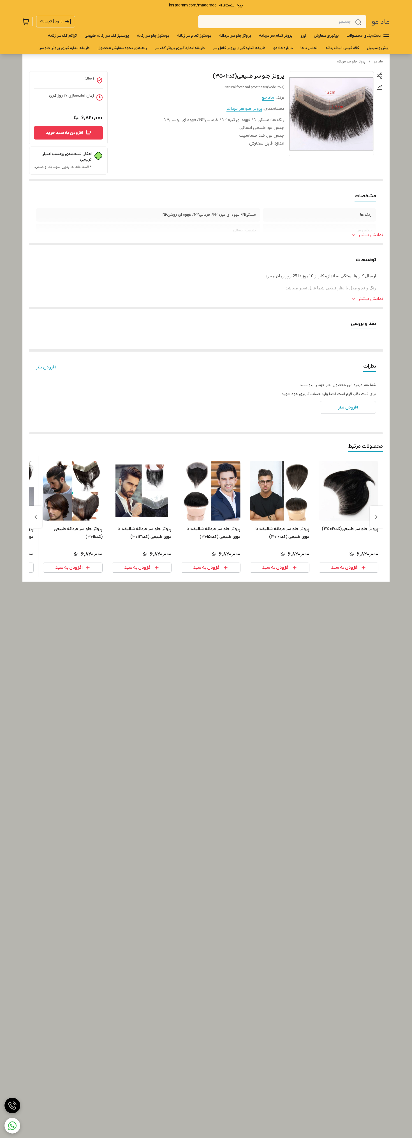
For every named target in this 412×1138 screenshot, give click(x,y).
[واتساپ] (12, 1126)
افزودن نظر (46, 367)
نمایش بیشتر (370, 235)
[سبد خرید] (25, 21)
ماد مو (381, 22)
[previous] (376, 517)
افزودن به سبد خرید (64, 133)
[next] (35, 517)
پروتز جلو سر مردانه (351, 61)
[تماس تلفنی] (12, 1105)
